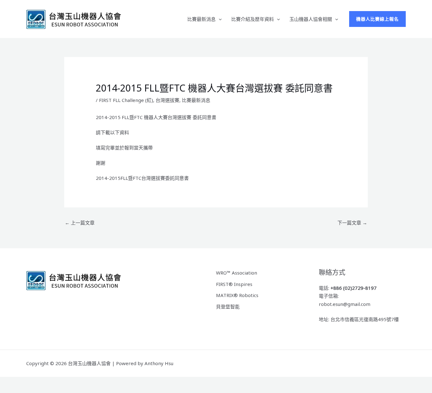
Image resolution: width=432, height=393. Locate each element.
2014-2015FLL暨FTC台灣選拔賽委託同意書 (142, 178)
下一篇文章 (352, 222)
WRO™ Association (236, 272)
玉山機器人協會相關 (310, 19)
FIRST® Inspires (234, 284)
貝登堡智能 (228, 306)
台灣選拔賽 (167, 100)
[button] (219, 19)
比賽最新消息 (201, 19)
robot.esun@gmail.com (344, 304)
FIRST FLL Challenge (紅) (126, 100)
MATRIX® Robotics (237, 295)
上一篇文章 (80, 222)
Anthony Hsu (159, 363)
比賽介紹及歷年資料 (252, 19)
